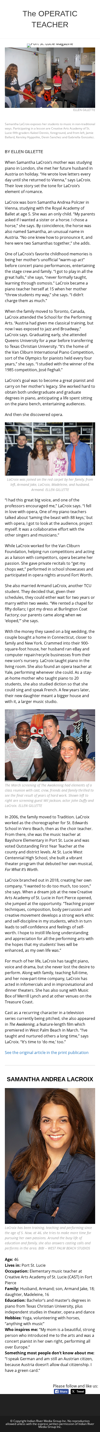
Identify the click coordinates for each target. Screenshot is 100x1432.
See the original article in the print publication (47, 1052)
